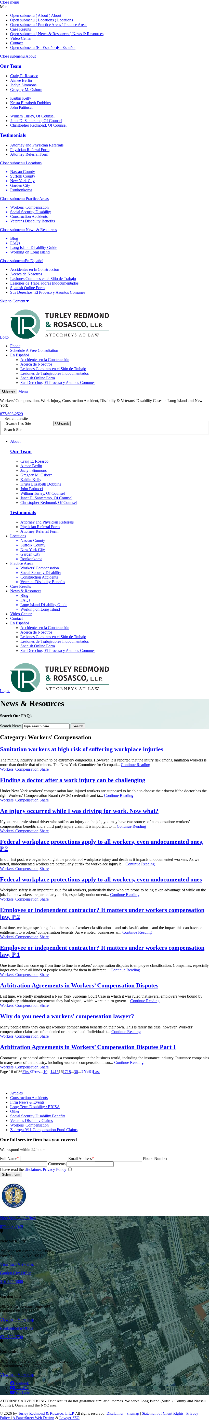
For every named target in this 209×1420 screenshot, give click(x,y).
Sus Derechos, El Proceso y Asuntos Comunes (47, 292)
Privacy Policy (54, 1169)
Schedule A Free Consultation (34, 350)
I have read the (33, 1169)
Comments (57, 1164)
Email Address (81, 1158)
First (26, 1071)
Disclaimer (115, 1413)
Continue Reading (135, 764)
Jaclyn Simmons (23, 85)
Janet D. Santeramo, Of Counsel (36, 120)
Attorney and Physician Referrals (36, 145)
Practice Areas (75, 24)
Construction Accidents (29, 1097)
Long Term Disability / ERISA (35, 1107)
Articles (16, 1093)
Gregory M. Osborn (26, 89)
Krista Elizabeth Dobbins (30, 103)
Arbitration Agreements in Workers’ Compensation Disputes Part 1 (88, 1047)
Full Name (9, 1158)
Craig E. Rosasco (24, 76)
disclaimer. (33, 1169)
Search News (10, 726)
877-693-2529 (11, 414)
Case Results (20, 29)
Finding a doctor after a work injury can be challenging (72, 780)
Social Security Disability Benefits (37, 1116)
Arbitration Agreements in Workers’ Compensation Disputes (79, 985)
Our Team (10, 66)
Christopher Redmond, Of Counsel (38, 125)
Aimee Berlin (21, 80)
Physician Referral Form (29, 150)
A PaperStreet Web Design (33, 1418)
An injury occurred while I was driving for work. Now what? (79, 811)
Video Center (21, 38)
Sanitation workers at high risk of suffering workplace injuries (81, 749)
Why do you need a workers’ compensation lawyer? (67, 1016)
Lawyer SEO (69, 1418)
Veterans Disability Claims (31, 1120)
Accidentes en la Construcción (34, 269)
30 (76, 1071)
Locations (64, 20)
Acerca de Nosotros (26, 274)
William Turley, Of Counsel (32, 116)
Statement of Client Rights (163, 1413)
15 (57, 1071)
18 (69, 1071)
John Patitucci (21, 107)
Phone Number (155, 1158)
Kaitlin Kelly (20, 98)
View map (8, 1264)
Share (44, 769)
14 (52, 1071)
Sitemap (133, 1413)
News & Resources (87, 34)
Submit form (11, 1174)
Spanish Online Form (27, 288)
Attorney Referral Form (29, 154)
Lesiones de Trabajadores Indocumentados (44, 283)
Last (96, 1071)
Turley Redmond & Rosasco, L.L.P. (46, 1413)
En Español (66, 47)
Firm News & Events (27, 1102)
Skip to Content (13, 301)
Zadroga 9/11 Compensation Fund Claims (43, 1130)
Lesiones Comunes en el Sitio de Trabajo (43, 278)
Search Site (13, 429)
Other (14, 1111)
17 (65, 1071)
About (55, 15)
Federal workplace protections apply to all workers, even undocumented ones (101, 879)
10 (45, 1071)
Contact (16, 43)
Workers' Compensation (19, 769)
